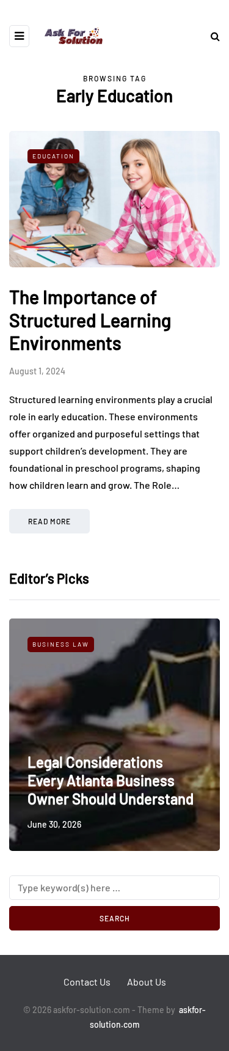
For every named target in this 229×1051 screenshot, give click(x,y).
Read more (49, 521)
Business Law (60, 644)
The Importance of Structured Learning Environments (90, 320)
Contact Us (87, 981)
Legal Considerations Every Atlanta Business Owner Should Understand (110, 780)
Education (53, 156)
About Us (146, 981)
